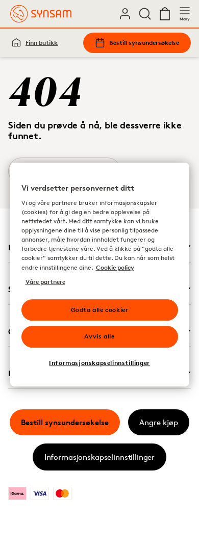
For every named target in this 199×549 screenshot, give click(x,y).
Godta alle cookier (100, 309)
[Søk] (145, 14)
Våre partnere (45, 281)
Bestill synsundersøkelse (144, 42)
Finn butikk (42, 42)
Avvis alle (99, 337)
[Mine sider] (125, 13)
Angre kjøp (158, 422)
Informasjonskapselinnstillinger (99, 457)
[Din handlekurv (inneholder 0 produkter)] (164, 14)
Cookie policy (115, 267)
